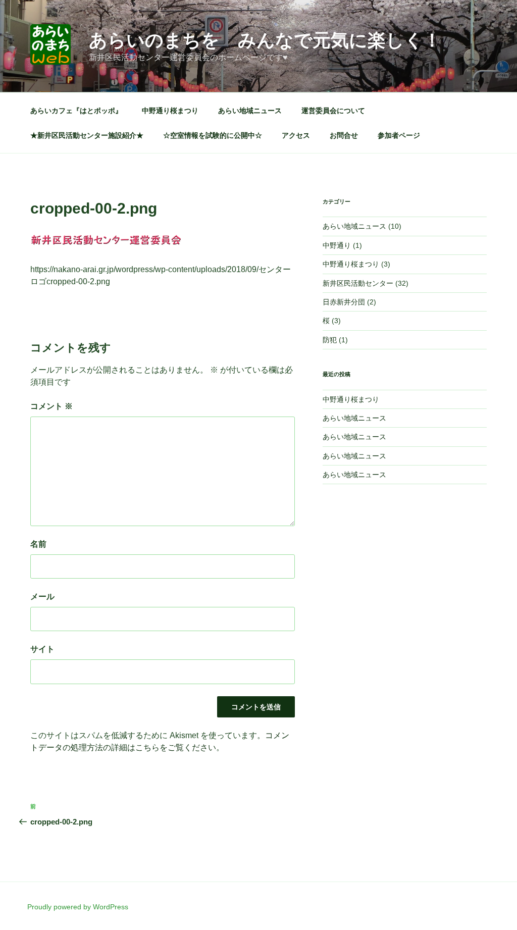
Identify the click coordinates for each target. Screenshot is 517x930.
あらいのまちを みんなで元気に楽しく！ (265, 40)
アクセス (296, 135)
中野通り (337, 245)
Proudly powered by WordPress (77, 907)
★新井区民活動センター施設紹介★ (86, 135)
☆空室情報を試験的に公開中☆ (212, 135)
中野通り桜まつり (170, 111)
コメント (51, 406)
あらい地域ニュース (250, 111)
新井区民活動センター (358, 283)
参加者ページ (399, 135)
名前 (38, 544)
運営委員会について (333, 111)
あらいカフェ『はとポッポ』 (76, 111)
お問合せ (344, 135)
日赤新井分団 (344, 302)
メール (42, 596)
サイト (42, 649)
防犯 (330, 340)
